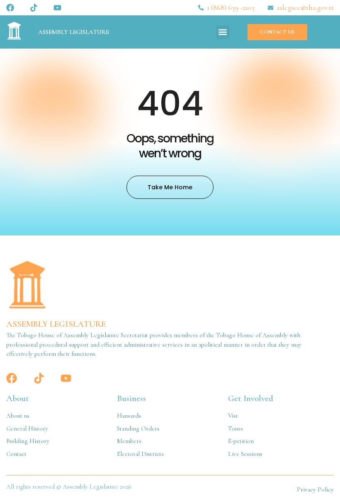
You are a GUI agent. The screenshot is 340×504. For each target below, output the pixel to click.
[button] (223, 32)
